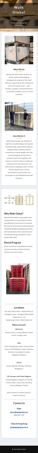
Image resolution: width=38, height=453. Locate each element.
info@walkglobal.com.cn (19, 427)
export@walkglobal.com (19, 412)
